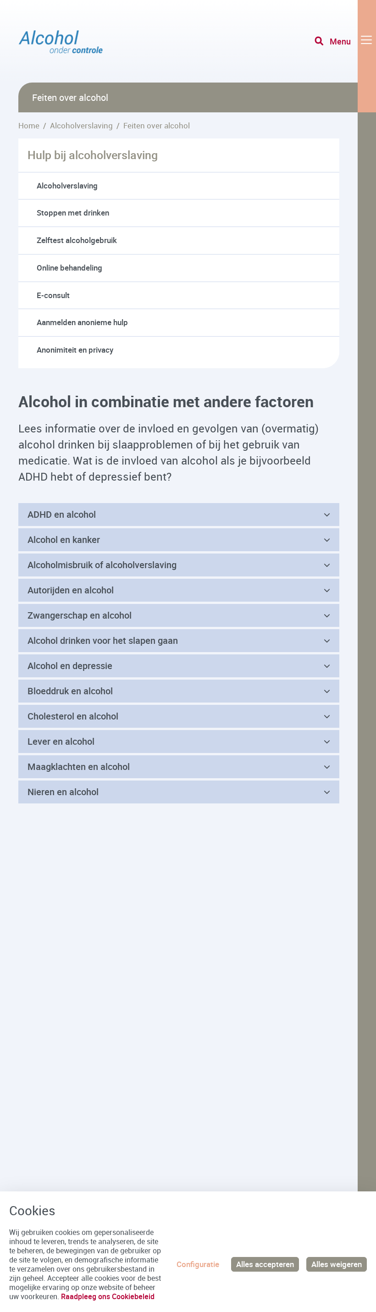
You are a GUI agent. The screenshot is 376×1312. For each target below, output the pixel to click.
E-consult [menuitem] (53, 295)
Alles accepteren (265, 1264)
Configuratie (198, 1264)
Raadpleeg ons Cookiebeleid (108, 1296)
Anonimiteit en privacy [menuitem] (75, 349)
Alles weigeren (336, 1264)
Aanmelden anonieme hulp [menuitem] (82, 322)
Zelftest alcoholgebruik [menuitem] (77, 240)
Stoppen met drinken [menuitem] (73, 212)
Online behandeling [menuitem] (69, 267)
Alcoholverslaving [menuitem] (67, 185)
